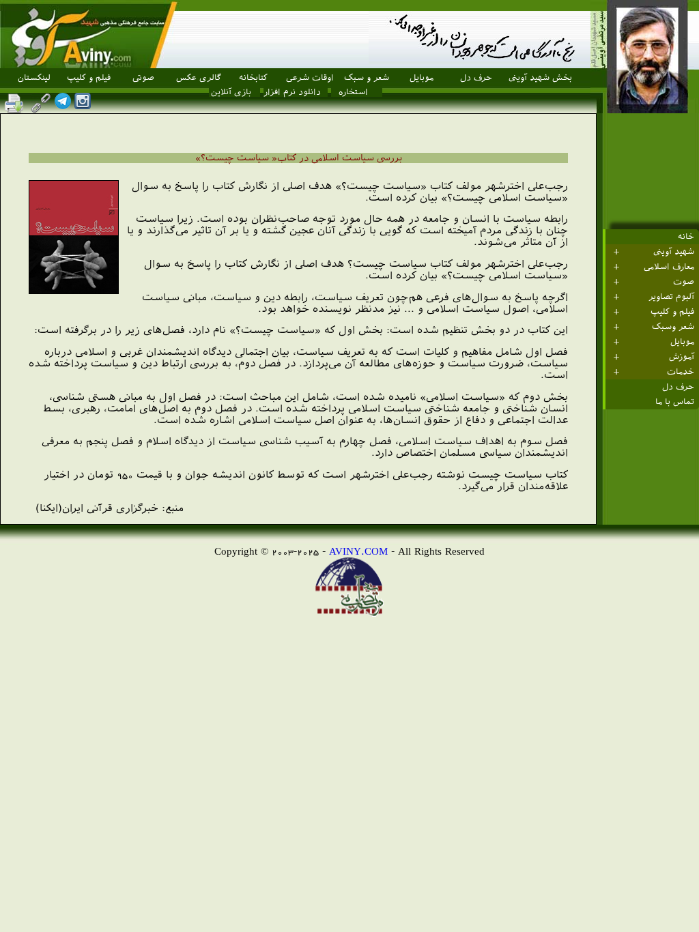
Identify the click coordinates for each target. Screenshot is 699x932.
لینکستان (34, 78)
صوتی (143, 78)
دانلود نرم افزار (292, 92)
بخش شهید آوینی (540, 78)
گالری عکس (198, 78)
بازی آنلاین (231, 92)
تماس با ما (674, 402)
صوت (683, 282)
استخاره (353, 92)
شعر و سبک (366, 78)
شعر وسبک (673, 327)
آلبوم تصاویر (671, 297)
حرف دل (476, 78)
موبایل (421, 78)
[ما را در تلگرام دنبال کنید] (63, 105)
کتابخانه (253, 78)
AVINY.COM (358, 551)
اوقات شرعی (310, 78)
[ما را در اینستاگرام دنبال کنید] (82, 105)
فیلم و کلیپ (89, 78)
